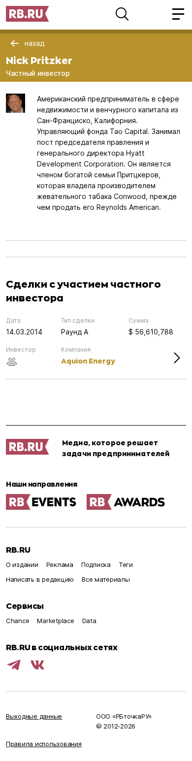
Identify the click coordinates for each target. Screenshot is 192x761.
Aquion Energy (88, 360)
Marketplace (55, 621)
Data (89, 621)
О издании (22, 564)
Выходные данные (34, 716)
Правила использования (44, 744)
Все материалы (106, 579)
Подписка (96, 564)
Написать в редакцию (40, 579)
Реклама (59, 564)
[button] (122, 14)
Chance (17, 621)
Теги (126, 564)
